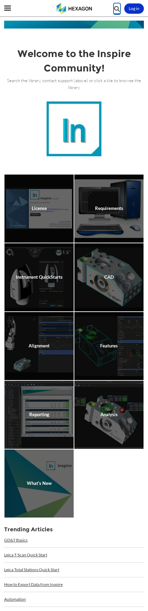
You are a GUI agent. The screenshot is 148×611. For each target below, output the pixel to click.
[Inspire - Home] (74, 8)
